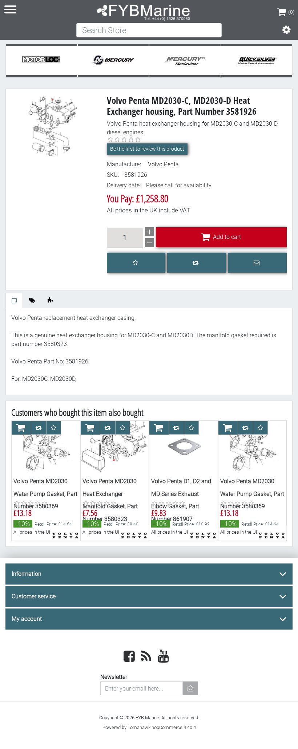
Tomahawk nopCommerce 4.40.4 (162, 727)
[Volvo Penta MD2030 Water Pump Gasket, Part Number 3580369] (46, 446)
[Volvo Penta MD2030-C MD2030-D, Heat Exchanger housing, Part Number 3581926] (53, 125)
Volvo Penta (163, 164)
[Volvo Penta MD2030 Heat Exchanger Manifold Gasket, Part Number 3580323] (115, 446)
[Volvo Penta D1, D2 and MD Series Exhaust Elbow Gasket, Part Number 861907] (183, 446)
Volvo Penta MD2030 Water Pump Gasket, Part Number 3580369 (45, 494)
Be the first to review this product (147, 149)
